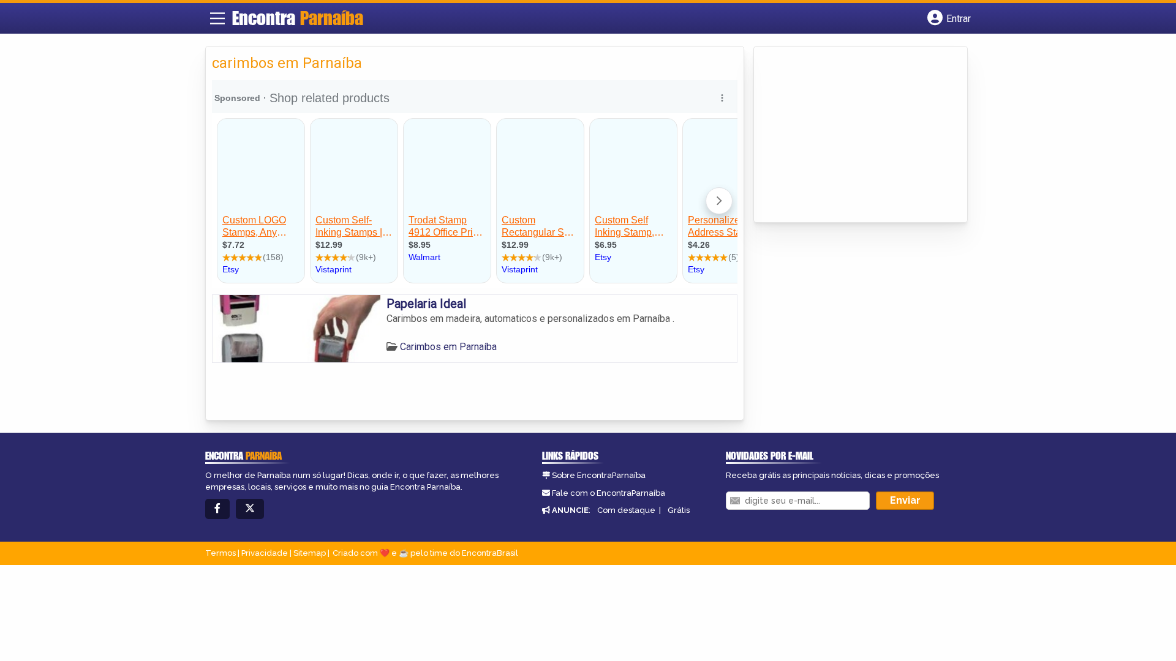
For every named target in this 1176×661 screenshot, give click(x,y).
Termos (220, 553)
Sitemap (309, 553)
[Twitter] (250, 509)
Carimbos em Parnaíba (448, 347)
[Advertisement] (852, 135)
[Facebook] (217, 509)
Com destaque (626, 510)
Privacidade (264, 553)
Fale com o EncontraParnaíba (608, 493)
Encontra (297, 18)
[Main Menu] (217, 18)
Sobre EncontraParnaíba (599, 475)
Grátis (679, 510)
